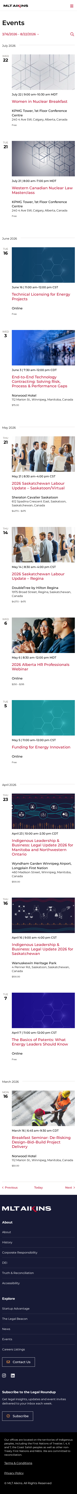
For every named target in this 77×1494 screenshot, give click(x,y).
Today (38, 1187)
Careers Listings (13, 1349)
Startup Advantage (16, 1308)
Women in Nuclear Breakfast (40, 101)
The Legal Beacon (15, 1318)
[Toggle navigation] (71, 6)
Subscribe (21, 1416)
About (6, 1232)
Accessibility (11, 1283)
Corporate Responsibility (19, 1252)
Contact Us (21, 1362)
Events (7, 1339)
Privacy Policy (14, 1473)
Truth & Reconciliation (18, 1273)
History (7, 1242)
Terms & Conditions (18, 1463)
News (6, 1329)
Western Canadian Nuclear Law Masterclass (42, 190)
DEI (4, 1262)
